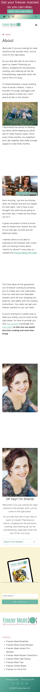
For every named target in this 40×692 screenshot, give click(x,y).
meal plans (7, 327)
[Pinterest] (22, 683)
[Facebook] (4, 17)
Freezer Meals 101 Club (25, 253)
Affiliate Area (12, 680)
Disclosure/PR (27, 680)
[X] (9, 17)
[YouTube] (27, 683)
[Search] (34, 541)
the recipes (12, 324)
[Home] (3, 35)
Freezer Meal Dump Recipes (19, 645)
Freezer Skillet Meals (16, 666)
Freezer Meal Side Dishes (18, 659)
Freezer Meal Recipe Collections (21, 655)
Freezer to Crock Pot (16, 669)
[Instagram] (13, 17)
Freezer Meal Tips (14, 662)
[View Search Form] (36, 16)
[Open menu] (36, 25)
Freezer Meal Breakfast (17, 641)
